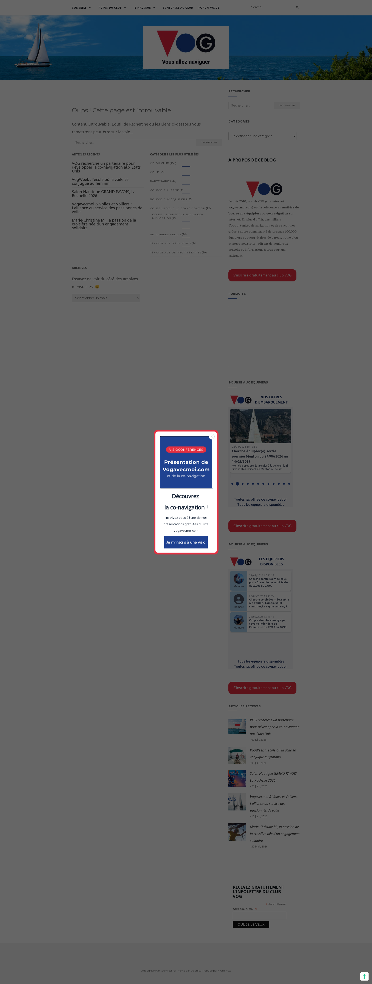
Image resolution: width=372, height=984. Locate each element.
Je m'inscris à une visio (186, 542)
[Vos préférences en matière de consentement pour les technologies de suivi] (364, 976)
